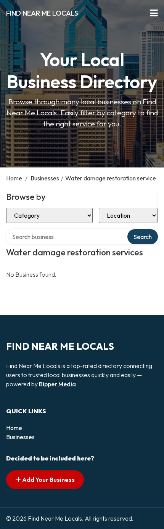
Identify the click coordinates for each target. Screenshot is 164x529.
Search (142, 237)
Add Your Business (48, 479)
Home (14, 178)
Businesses (45, 178)
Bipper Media (57, 384)
